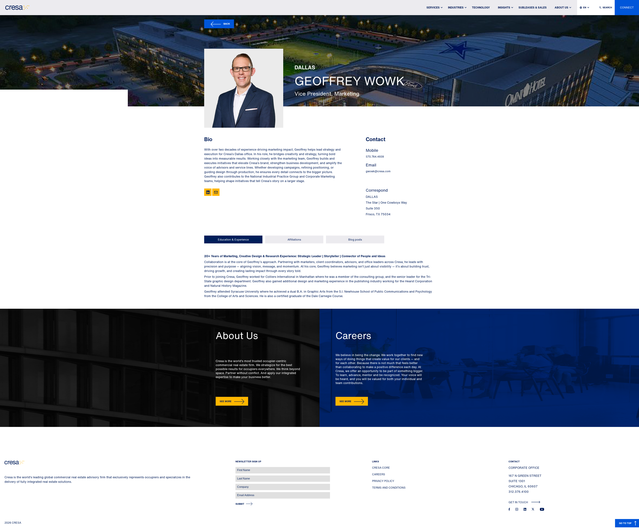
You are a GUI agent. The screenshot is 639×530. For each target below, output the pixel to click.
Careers (378, 474)
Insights (504, 7)
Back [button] (226, 23)
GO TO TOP (625, 523)
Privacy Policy (383, 481)
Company (6, 485)
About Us (561, 7)
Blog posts (355, 240)
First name (6, 468)
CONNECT (627, 7)
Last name (6, 476)
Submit (239, 504)
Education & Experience (233, 240)
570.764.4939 (375, 157)
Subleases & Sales (533, 7)
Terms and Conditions (389, 488)
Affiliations (294, 240)
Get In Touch (519, 502)
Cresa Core (381, 468)
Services (433, 7)
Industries (456, 7)
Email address (8, 493)
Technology (481, 7)
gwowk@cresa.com (378, 171)
